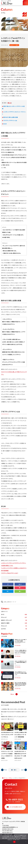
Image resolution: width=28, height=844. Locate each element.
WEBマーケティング (14, 620)
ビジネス (14, 628)
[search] (2, 601)
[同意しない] (26, 838)
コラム (10, 778)
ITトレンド (14, 617)
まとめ (5, 124)
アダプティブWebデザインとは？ (9, 573)
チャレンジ (14, 626)
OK (14, 841)
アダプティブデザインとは (10, 120)
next (22, 769)
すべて (14, 614)
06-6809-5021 (15, 799)
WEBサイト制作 (14, 623)
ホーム (5, 778)
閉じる (9, 103)
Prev (5, 769)
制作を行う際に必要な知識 (10, 117)
